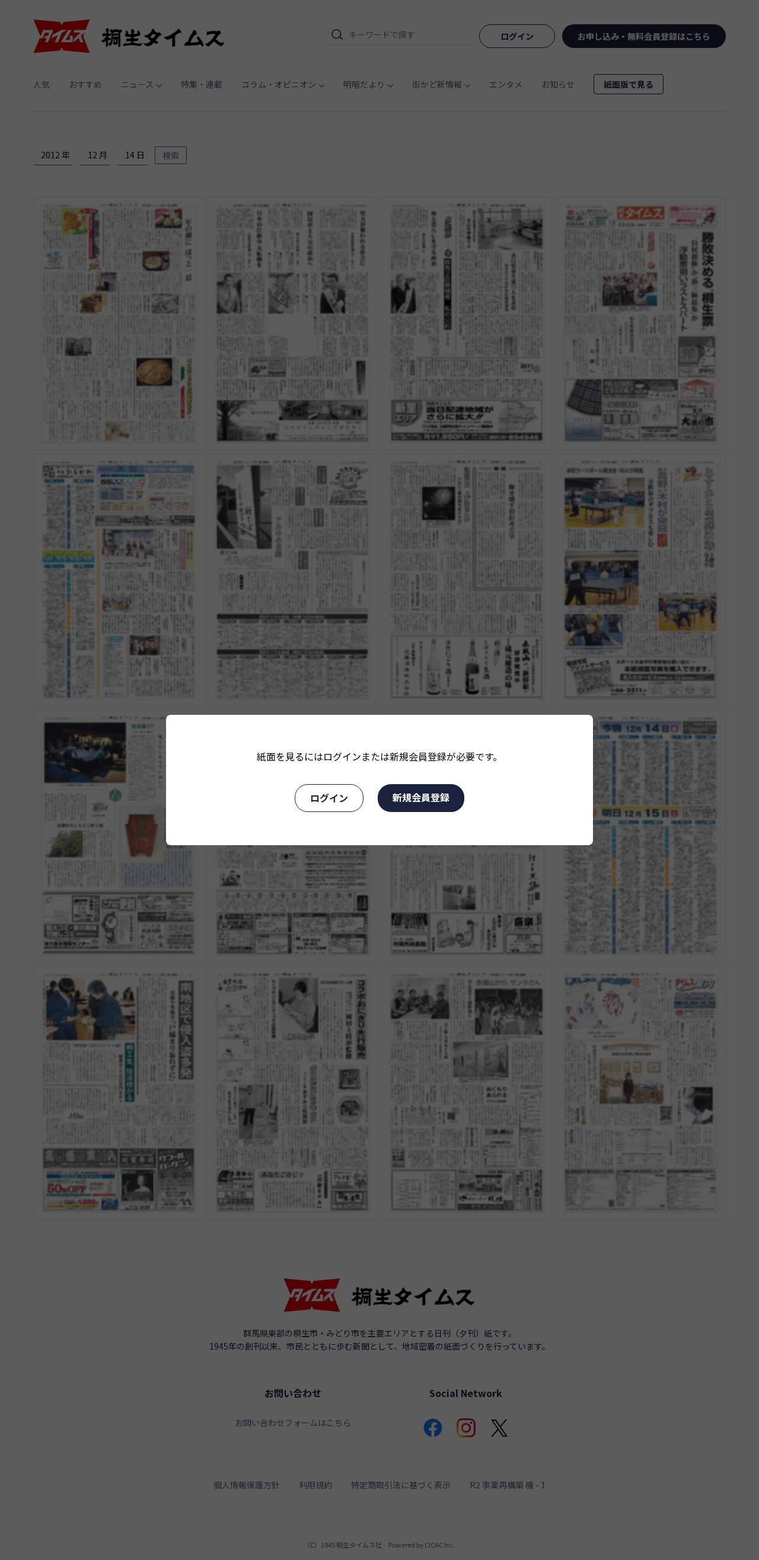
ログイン (329, 798)
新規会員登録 (421, 797)
